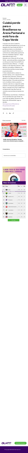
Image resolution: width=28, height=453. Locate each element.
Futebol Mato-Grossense (8, 108)
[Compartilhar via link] (13, 113)
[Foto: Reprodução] (14, 130)
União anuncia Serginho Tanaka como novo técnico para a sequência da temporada (14, 140)
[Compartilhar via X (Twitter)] (6, 113)
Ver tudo (23, 120)
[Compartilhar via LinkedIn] (10, 113)
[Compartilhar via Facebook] (3, 113)
